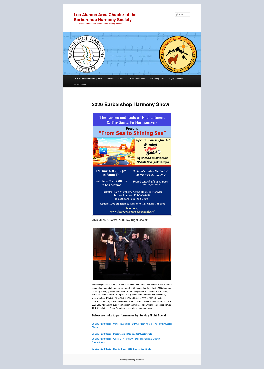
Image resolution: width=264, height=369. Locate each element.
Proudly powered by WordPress (132, 359)
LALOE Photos (80, 84)
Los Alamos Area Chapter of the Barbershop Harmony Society (105, 16)
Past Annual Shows (138, 78)
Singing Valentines (175, 78)
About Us (122, 78)
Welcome (110, 78)
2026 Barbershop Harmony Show (88, 78)
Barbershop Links (157, 78)
